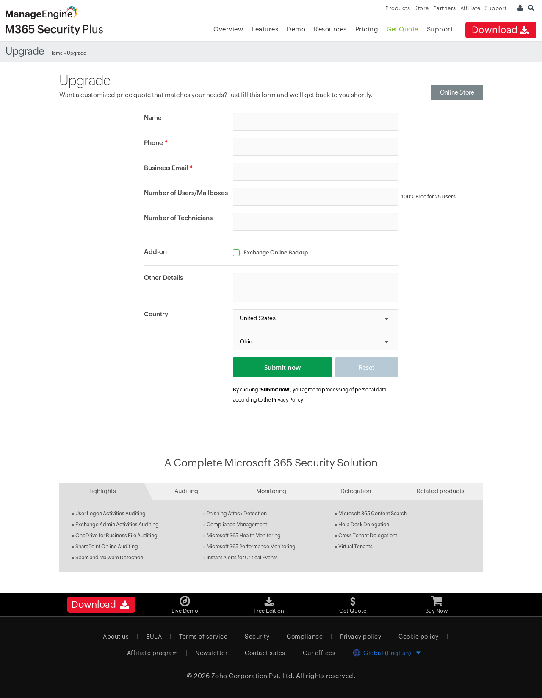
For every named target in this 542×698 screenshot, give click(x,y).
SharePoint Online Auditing (106, 547)
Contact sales (265, 653)
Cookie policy (418, 636)
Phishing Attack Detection (237, 514)
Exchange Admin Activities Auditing (117, 525)
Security (257, 636)
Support (440, 29)
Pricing (367, 29)
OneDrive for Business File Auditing (116, 536)
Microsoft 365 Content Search (372, 514)
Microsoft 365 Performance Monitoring (251, 547)
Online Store (457, 92)
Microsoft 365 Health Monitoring (244, 536)
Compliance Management (237, 525)
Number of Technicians (178, 217)
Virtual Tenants (355, 547)
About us (116, 636)
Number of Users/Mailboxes (186, 192)
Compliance (305, 636)
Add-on (155, 251)
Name (153, 117)
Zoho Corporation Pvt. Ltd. (253, 675)
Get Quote (402, 29)
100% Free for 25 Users (428, 197)
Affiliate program (152, 653)
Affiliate (470, 8)
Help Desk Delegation (363, 525)
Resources (330, 29)
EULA (154, 636)
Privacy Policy (287, 400)
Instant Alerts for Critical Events (242, 558)
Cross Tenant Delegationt (367, 536)
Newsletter (211, 653)
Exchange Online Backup (275, 252)
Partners (444, 8)
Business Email (168, 167)
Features (265, 29)
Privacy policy (360, 636)
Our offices (319, 653)
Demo (296, 29)
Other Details (163, 277)
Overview (228, 29)
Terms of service (203, 636)
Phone (155, 142)
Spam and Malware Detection (109, 558)
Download (495, 30)
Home (56, 53)
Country (156, 314)
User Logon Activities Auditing (110, 514)
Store (421, 8)
